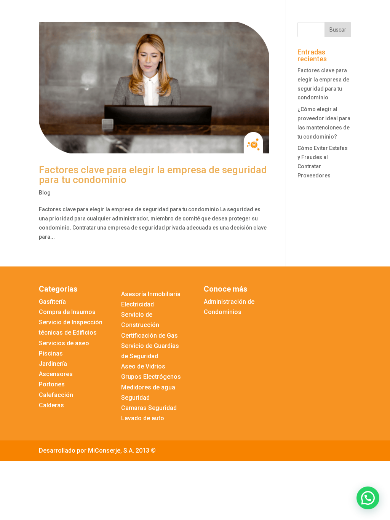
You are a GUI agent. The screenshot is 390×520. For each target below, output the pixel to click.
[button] (367, 498)
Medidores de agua (148, 387)
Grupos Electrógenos (151, 376)
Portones (52, 384)
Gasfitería (52, 301)
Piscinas (51, 353)
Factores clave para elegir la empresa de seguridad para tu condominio (153, 174)
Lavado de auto (142, 418)
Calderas (51, 405)
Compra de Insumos (67, 312)
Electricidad (137, 304)
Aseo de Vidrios (143, 366)
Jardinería (53, 363)
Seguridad (135, 397)
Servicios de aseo (64, 343)
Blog (45, 193)
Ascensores (56, 374)
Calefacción (56, 395)
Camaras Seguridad (149, 408)
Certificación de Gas (149, 335)
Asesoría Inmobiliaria (151, 294)
